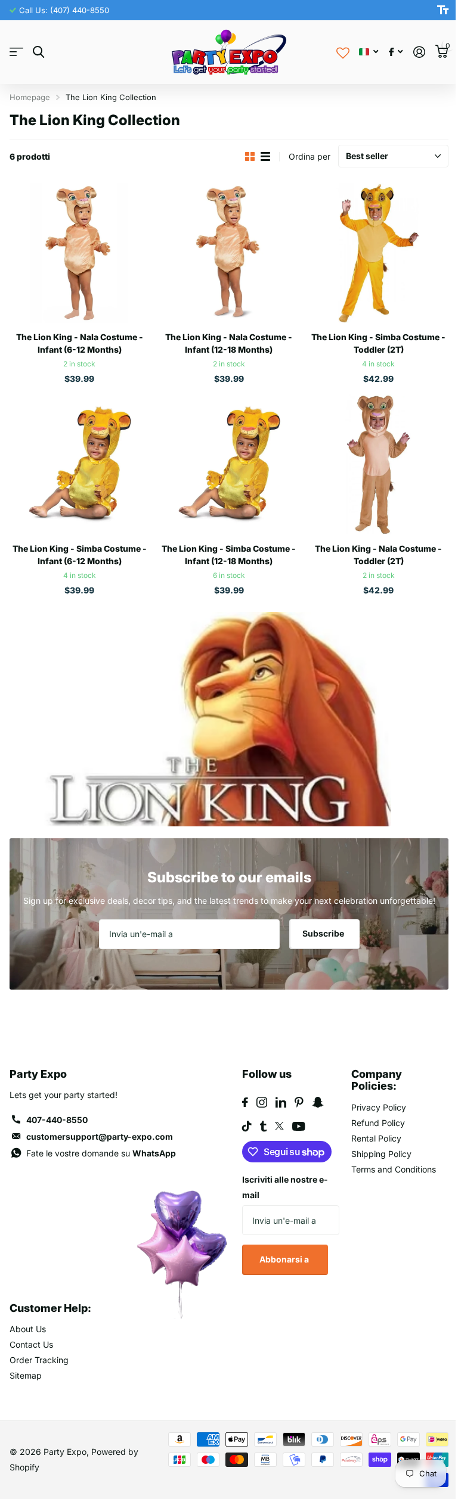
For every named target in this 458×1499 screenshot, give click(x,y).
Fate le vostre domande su (101, 1153)
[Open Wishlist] (342, 52)
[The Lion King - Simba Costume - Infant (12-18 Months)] (229, 464)
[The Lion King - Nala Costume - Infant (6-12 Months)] (80, 253)
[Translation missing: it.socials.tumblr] (263, 1126)
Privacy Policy (378, 1107)
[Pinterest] (299, 1102)
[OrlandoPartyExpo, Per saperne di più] (395, 52)
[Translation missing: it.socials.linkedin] (281, 1102)
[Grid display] (250, 156)
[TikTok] (247, 1126)
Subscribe (324, 933)
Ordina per (309, 156)
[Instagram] (261, 1102)
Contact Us (31, 1344)
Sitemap (26, 1375)
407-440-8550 (57, 1120)
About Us (28, 1329)
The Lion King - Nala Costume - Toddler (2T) (378, 554)
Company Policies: (376, 1080)
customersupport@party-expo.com (99, 1136)
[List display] (265, 156)
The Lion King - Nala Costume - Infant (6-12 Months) (79, 343)
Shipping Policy (381, 1154)
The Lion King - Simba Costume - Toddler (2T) (378, 343)
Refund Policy (378, 1123)
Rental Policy (376, 1138)
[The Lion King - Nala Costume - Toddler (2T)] (378, 464)
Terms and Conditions (393, 1169)
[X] (279, 1126)
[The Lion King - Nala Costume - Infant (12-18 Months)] (229, 253)
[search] (38, 52)
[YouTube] (298, 1126)
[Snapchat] (317, 1102)
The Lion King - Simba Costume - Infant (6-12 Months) (80, 554)
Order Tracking (39, 1360)
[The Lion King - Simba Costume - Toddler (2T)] (378, 253)
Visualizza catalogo (16, 52)
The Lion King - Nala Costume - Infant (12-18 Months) (228, 343)
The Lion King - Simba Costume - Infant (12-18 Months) (229, 554)
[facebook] (245, 1102)
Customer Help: (50, 1308)
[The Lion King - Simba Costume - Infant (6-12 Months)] (80, 464)
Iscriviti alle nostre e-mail (285, 1187)
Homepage (30, 97)
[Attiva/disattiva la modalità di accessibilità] (442, 10)
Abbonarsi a (285, 1259)
